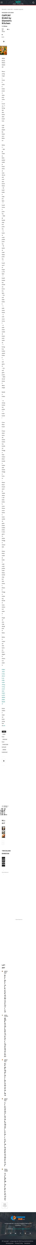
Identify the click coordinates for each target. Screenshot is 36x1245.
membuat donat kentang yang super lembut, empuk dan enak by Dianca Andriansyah (5, 1134)
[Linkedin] (15, 1233)
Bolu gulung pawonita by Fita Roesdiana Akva (3, 806)
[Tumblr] (25, 1233)
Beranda (4, 9)
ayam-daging (5, 753)
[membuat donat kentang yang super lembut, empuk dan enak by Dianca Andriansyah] (2, 1098)
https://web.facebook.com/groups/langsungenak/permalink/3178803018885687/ (3, 687)
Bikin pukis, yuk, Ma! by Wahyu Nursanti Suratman (5, 994)
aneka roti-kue (5, 774)
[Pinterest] (20, 1233)
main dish (10, 9)
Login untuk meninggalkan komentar (3, 861)
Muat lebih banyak (5, 1205)
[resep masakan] (18, 2)
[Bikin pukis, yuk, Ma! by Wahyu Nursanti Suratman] (2, 971)
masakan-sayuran (18, 9)
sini (4, 725)
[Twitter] (30, 1233)
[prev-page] (3, 841)
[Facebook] (5, 1233)
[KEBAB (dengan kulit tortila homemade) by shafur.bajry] (2, 1015)
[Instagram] (10, 1233)
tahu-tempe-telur (6, 1170)
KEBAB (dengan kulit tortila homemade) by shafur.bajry (5, 1037)
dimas (5, 26)
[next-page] (3, 843)
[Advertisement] (18, 787)
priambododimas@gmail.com (21, 1228)
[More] (4, 41)
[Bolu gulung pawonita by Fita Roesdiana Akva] (2, 1059)
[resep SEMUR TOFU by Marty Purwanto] (2, 1169)
